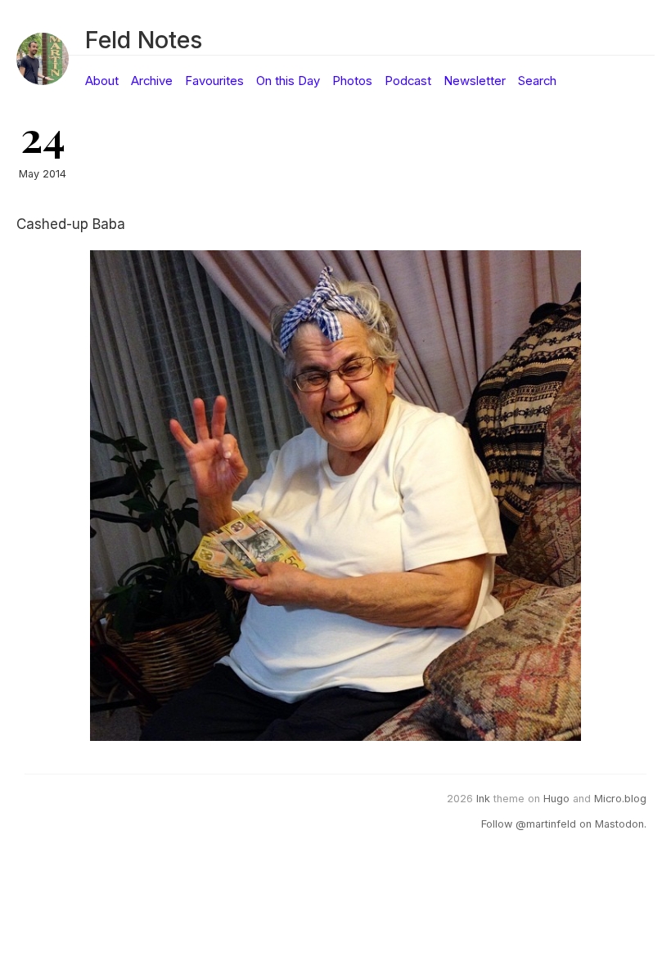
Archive (152, 81)
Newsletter (475, 81)
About (102, 81)
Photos (352, 81)
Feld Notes (143, 39)
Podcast (408, 81)
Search (537, 81)
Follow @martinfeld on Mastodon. (563, 824)
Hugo (556, 798)
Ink (483, 798)
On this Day (288, 81)
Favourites (214, 81)
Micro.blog (620, 798)
